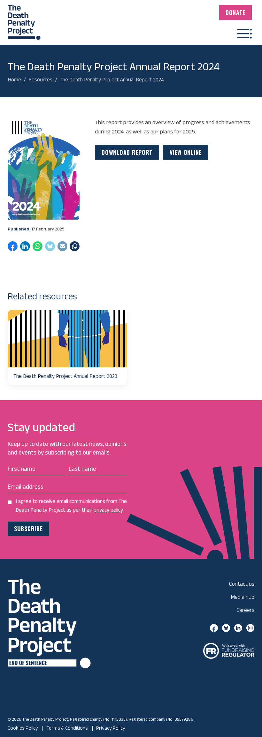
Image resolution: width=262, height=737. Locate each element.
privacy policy (108, 510)
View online (186, 152)
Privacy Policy (110, 728)
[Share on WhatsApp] (37, 248)
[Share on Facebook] (12, 248)
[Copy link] (74, 248)
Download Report (127, 152)
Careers (245, 609)
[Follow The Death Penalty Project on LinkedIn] (238, 627)
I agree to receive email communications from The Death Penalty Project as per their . (71, 505)
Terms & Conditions (67, 728)
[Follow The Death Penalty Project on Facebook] (214, 627)
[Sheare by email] (62, 248)
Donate (235, 12)
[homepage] (24, 19)
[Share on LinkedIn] (25, 248)
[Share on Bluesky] (50, 248)
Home (14, 79)
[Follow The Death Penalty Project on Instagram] (250, 627)
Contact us (241, 583)
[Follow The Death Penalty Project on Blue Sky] (226, 627)
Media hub (242, 596)
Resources (40, 79)
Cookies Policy (23, 728)
